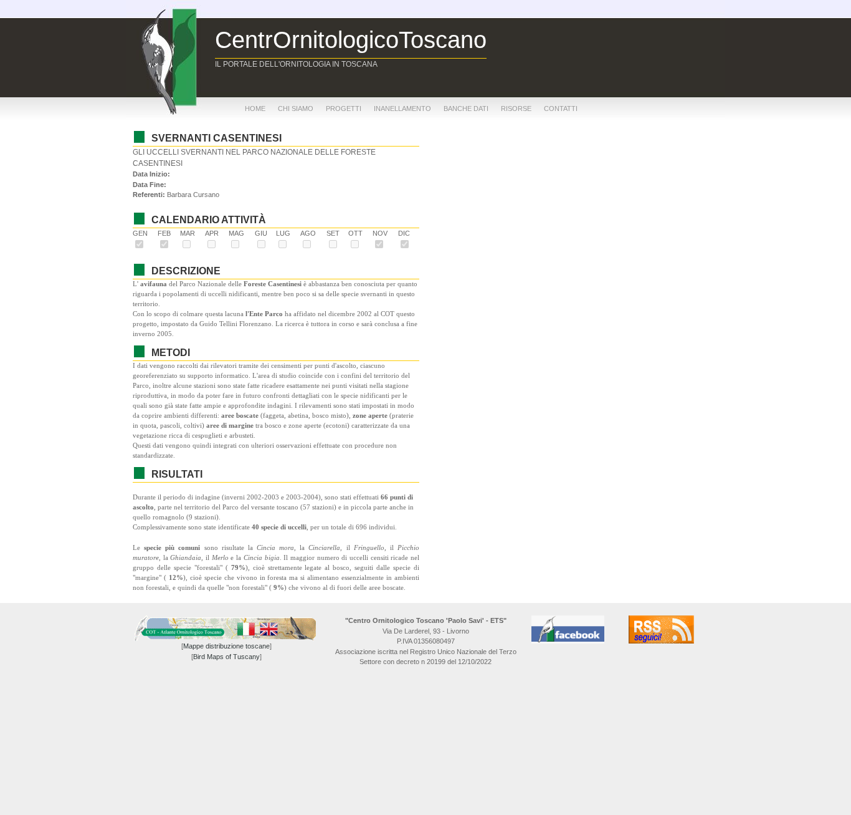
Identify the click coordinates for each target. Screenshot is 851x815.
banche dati (466, 108)
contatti (561, 108)
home (255, 108)
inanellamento (402, 108)
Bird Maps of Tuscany (226, 656)
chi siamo (295, 108)
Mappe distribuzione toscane (226, 646)
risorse (516, 108)
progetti (343, 108)
